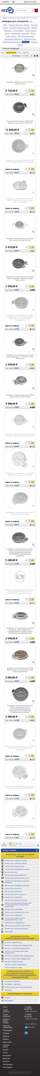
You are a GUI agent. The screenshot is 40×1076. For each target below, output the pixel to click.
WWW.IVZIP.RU (14, 1073)
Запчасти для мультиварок (14, 909)
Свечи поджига (18, 31)
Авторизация (31, 2)
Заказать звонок (6, 1046)
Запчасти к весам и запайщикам (15, 964)
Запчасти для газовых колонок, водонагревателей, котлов (15, 919)
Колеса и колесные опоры (13, 967)
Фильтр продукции (11, 48)
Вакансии (6, 1058)
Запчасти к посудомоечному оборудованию (19, 956)
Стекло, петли (11, 36)
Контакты (6, 1061)
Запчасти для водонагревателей (15, 875)
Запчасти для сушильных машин (16, 863)
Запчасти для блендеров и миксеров (17, 885)
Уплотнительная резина (26, 36)
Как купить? (7, 1055)
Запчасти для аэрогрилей (13, 891)
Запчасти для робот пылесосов (15, 894)
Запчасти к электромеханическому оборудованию (16, 952)
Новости (6, 1036)
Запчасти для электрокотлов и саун (17, 912)
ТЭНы (5, 25)
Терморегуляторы (30, 39)
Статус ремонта (6, 1010)
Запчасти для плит (11, 872)
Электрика (8, 990)
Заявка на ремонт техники (6, 1021)
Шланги (34, 28)
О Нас (5, 1007)
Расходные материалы (12, 981)
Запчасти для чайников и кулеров (16, 900)
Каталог (12, 18)
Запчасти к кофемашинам (13, 942)
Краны (7, 33)
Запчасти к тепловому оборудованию (17, 948)
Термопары (7, 31)
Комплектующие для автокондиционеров (18, 987)
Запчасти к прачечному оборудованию (17, 959)
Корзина (5, 2)
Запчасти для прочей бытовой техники (18, 925)
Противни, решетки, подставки (20, 28)
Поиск (36, 10)
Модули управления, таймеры (19, 25)
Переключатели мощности (11, 42)
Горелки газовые (30, 31)
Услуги (5, 1052)
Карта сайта (7, 1042)
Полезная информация (7, 1026)
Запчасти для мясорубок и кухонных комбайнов (17, 881)
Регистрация (7, 1067)
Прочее (20, 45)
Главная (4, 18)
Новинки (7, 997)
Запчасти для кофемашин (13, 915)
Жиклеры (34, 25)
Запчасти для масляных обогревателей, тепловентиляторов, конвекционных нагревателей (18, 904)
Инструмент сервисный (12, 984)
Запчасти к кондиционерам (14, 961)
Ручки (33, 33)
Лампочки (34, 42)
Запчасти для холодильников (14, 866)
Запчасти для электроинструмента (16, 928)
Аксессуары (9, 931)
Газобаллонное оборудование (15, 922)
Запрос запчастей (6, 1015)
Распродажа (9, 1000)
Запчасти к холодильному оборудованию (18, 945)
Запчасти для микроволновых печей (17, 878)
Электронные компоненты (13, 39)
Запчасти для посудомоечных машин (17, 869)
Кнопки (5, 28)
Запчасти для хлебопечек (13, 897)
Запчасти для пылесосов (13, 888)
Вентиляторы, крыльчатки (20, 33)
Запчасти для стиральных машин (16, 860)
